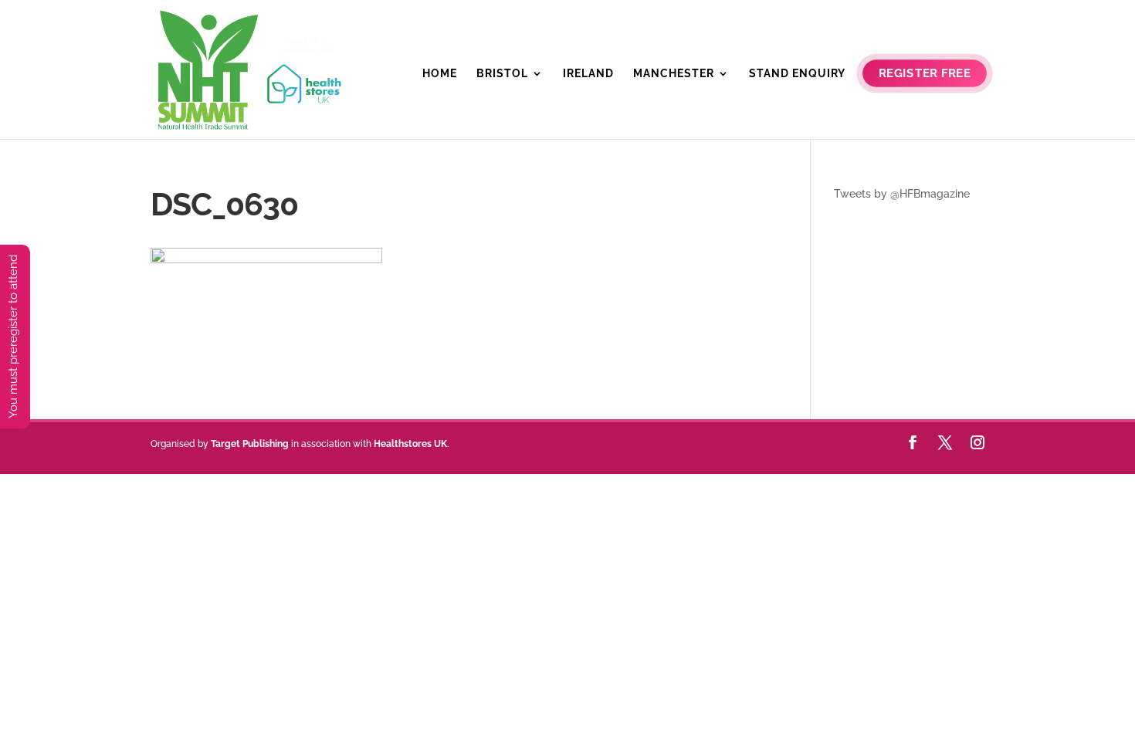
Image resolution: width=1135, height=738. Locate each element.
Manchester (673, 74)
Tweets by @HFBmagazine (902, 194)
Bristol (502, 74)
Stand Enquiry (797, 74)
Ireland (588, 74)
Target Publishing (250, 443)
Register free (924, 73)
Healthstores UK (410, 443)
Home (439, 74)
